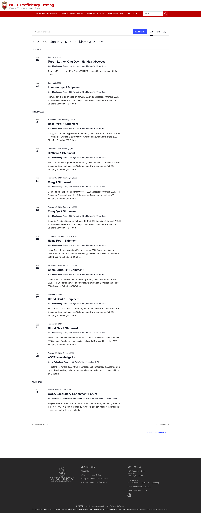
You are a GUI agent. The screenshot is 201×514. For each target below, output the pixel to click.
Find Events (140, 32)
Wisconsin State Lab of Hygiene (94, 482)
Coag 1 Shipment (59, 182)
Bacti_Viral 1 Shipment (63, 124)
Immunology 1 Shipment (64, 87)
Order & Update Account (71, 13)
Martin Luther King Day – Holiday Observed (77, 61)
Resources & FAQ (94, 13)
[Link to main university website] (62, 482)
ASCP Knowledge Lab (62, 357)
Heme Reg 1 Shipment (62, 240)
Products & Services (45, 13)
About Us (85, 471)
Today (45, 41)
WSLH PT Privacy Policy (91, 475)
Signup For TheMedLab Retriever (94, 478)
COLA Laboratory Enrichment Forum (72, 394)
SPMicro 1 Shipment (61, 153)
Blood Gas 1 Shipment (63, 328)
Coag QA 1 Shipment (62, 211)
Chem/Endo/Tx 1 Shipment (66, 270)
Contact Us (132, 13)
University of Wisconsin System (113, 506)
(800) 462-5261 (140, 490)
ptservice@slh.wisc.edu (142, 486)
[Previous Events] (33, 41)
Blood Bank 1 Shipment (63, 299)
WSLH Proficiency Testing (31, 4)
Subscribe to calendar (155, 432)
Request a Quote (115, 13)
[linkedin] (129, 495)
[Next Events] (38, 41)
